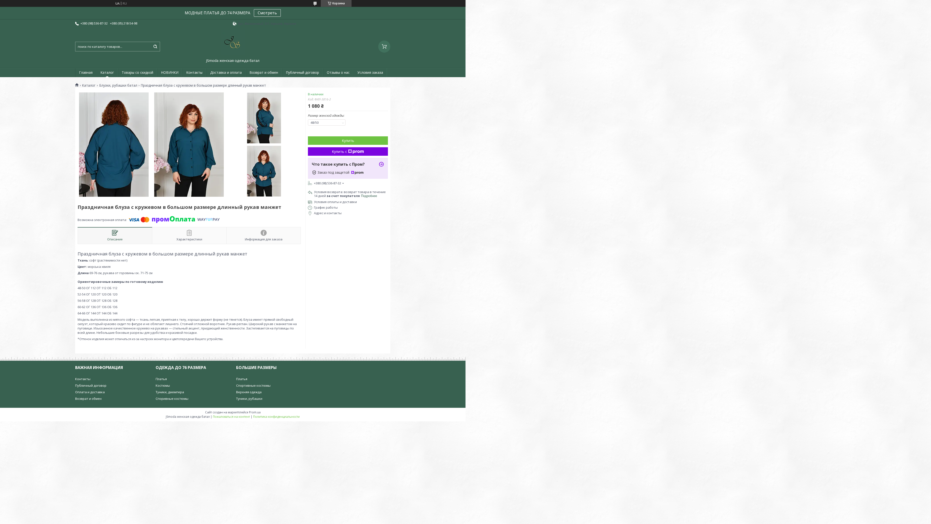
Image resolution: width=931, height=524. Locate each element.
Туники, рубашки (249, 398)
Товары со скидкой (137, 72)
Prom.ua (255, 412)
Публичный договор (302, 72)
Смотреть (267, 13)
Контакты (194, 72)
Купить (348, 140)
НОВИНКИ (169, 72)
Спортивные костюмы (253, 385)
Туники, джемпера (170, 392)
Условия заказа (370, 72)
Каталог (107, 72)
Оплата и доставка (90, 392)
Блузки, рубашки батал (118, 85)
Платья (161, 379)
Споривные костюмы (172, 398)
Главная (86, 72)
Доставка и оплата (226, 72)
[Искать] (155, 46)
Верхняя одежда (249, 392)
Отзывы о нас (338, 72)
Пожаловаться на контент (231, 417)
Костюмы (163, 385)
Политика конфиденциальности (276, 417)
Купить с (339, 151)
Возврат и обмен (263, 72)
